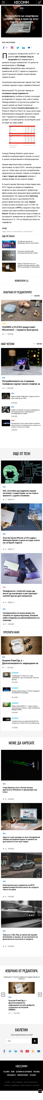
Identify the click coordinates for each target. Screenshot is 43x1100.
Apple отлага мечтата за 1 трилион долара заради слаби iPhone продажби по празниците (29, 265)
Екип (13, 1073)
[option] (21, 399)
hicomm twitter (10, 1052)
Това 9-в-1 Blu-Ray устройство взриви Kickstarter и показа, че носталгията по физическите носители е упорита (20, 938)
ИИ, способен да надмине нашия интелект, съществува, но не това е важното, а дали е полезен (20, 494)
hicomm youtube (27, 1052)
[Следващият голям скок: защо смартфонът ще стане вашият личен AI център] (7, 676)
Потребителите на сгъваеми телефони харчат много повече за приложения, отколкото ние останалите (21, 386)
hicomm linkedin (15, 1052)
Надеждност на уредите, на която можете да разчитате (18, 330)
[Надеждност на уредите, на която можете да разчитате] (21, 311)
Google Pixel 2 (27, 231)
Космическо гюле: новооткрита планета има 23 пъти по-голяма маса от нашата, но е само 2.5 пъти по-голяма (26, 426)
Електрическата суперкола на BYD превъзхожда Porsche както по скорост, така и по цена (21, 889)
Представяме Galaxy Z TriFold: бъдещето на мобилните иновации (26, 693)
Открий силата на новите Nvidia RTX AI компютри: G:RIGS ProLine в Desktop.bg (25, 723)
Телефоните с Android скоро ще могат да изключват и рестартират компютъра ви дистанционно (20, 595)
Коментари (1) (21, 280)
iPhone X (9, 231)
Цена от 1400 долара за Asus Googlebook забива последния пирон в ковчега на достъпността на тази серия (21, 841)
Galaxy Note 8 (17, 231)
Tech (21, 8)
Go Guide (33, 1077)
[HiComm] (21, 3)
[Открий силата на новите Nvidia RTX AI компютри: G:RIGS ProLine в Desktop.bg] (7, 721)
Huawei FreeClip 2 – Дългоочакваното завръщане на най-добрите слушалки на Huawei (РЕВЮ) (21, 666)
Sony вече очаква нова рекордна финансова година (28, 252)
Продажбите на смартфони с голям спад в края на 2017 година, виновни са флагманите (21, 20)
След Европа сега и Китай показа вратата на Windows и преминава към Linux (20, 791)
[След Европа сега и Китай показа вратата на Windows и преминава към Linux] (21, 766)
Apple (4, 231)
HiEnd (13, 422)
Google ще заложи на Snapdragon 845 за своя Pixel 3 (28, 242)
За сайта (6, 1073)
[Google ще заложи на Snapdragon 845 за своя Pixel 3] (9, 244)
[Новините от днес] (39, 2)
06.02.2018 (22, 31)
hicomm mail (38, 1052)
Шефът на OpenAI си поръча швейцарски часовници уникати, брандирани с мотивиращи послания (25, 413)
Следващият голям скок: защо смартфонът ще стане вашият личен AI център (25, 679)
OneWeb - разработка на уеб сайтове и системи (21, 1087)
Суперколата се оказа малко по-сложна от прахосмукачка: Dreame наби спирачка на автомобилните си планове (21, 618)
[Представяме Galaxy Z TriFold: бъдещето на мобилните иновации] (7, 691)
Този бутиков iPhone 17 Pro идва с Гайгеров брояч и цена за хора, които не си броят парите (21, 541)
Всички (37, 296)
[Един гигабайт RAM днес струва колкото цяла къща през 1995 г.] (6, 399)
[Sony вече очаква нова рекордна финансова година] (9, 255)
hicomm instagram (21, 1052)
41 (7, 48)
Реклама (36, 1073)
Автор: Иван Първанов (8, 42)
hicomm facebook (4, 1052)
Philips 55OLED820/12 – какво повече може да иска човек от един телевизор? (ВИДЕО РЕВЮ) (26, 709)
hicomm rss (33, 1052)
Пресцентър (11, 1077)
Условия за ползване (24, 1073)
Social (4, 325)
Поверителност (22, 1077)
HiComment (15, 674)
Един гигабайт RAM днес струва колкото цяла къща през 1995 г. (25, 399)
